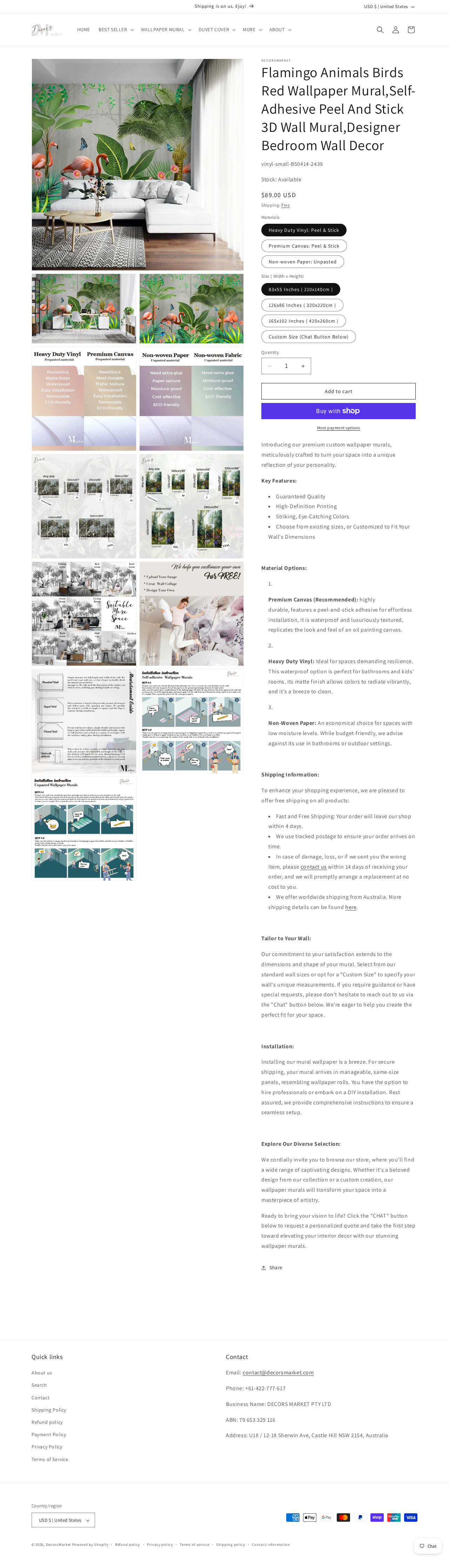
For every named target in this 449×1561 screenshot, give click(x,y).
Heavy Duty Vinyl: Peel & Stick (304, 230)
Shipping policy (230, 1544)
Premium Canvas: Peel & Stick (304, 246)
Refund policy (47, 1422)
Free (285, 205)
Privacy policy (160, 1544)
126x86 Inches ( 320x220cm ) (302, 305)
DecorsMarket (58, 1544)
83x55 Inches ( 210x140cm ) (301, 289)
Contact (40, 1397)
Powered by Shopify (90, 1544)
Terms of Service (50, 1459)
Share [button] (275, 1267)
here (350, 907)
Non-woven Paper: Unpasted (303, 261)
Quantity (270, 352)
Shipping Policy (49, 1410)
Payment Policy (49, 1435)
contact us (314, 866)
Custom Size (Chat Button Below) (309, 337)
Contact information (271, 1544)
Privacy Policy (47, 1447)
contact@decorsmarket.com (278, 1373)
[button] (115, 29)
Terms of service (194, 1544)
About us (42, 1373)
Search (39, 1385)
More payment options (338, 427)
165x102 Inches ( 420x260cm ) (304, 321)
